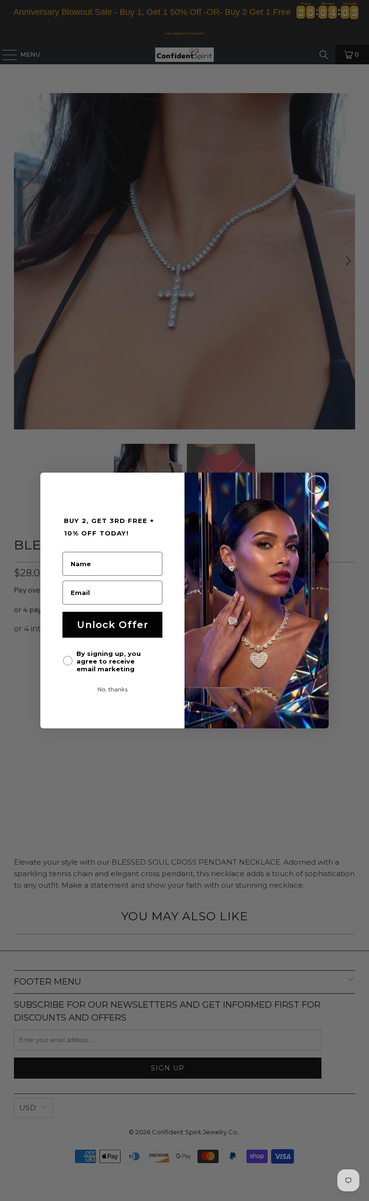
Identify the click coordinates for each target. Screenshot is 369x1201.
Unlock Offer (112, 624)
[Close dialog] (316, 484)
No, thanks (113, 689)
